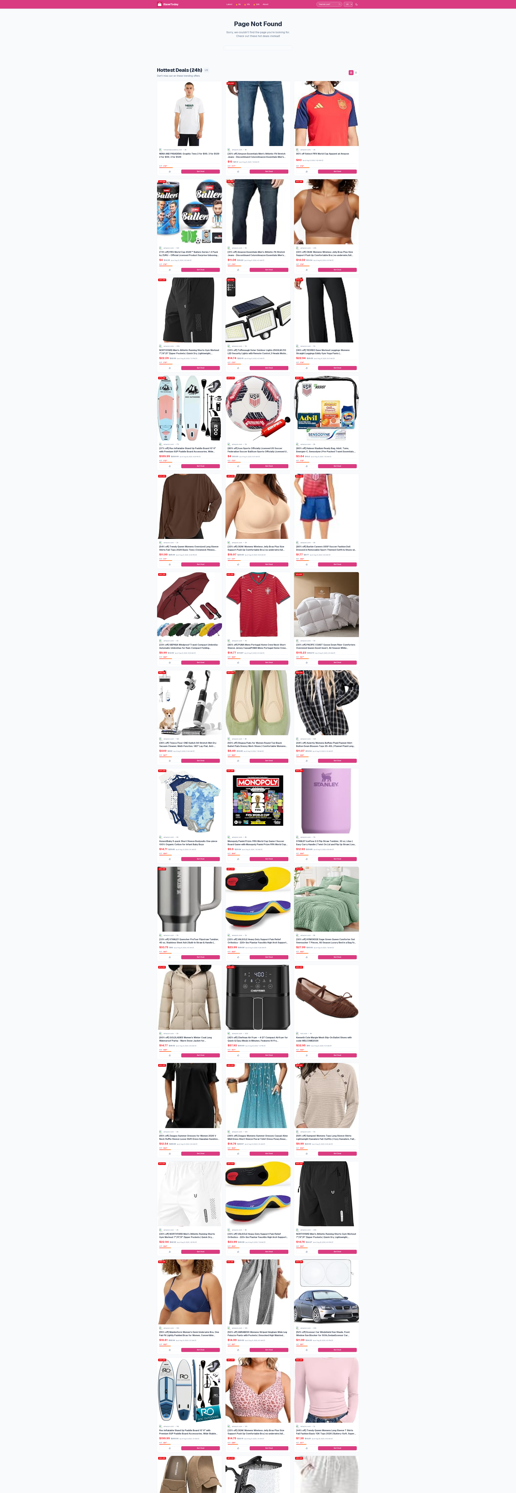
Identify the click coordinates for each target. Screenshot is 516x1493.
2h (177, 1230)
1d (314, 1426)
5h (314, 346)
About (265, 4)
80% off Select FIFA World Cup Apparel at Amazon (322, 153)
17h (177, 444)
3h (177, 543)
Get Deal (200, 171)
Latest (229, 4)
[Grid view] (351, 72)
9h (314, 543)
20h (178, 346)
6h (177, 837)
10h (177, 248)
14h (177, 739)
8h (186, 150)
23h (314, 248)
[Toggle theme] (356, 4)
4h (314, 150)
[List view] (356, 72)
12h (246, 1328)
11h (246, 248)
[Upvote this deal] (169, 172)
